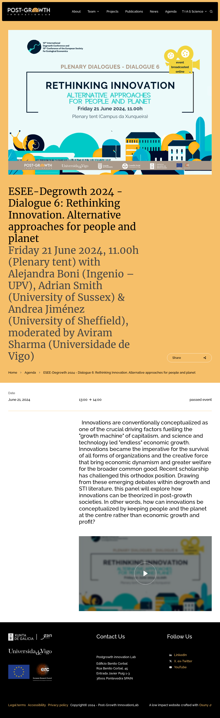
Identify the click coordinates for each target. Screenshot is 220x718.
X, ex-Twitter (183, 661)
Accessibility (37, 705)
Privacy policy (58, 705)
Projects (112, 11)
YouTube (180, 667)
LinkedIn (180, 655)
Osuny (203, 705)
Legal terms (17, 705)
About (76, 11)
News (154, 11)
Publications (134, 11)
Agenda (171, 11)
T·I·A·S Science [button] (192, 11)
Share (176, 358)
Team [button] (91, 11)
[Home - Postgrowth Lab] (28, 11)
